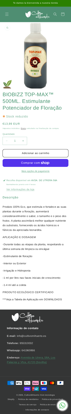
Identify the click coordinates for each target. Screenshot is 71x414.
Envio (23, 128)
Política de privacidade (52, 399)
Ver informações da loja (20, 189)
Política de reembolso (28, 399)
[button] (7, 14)
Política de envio (48, 405)
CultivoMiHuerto (31, 395)
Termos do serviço (28, 405)
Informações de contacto (37, 410)
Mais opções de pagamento (36, 171)
